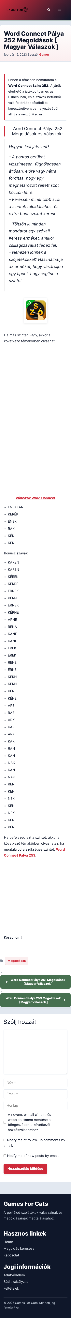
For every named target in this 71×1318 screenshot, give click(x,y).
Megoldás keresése (19, 1248)
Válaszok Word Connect (35, 498)
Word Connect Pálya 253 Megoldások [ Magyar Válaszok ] (33, 1000)
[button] (48, 10)
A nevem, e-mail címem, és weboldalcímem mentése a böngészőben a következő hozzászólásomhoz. (29, 1122)
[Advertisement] (35, 383)
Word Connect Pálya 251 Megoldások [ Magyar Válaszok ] (37, 982)
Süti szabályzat (16, 1282)
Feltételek (11, 1288)
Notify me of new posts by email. (33, 1156)
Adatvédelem (14, 1275)
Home (8, 1242)
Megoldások (17, 961)
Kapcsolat (11, 1255)
